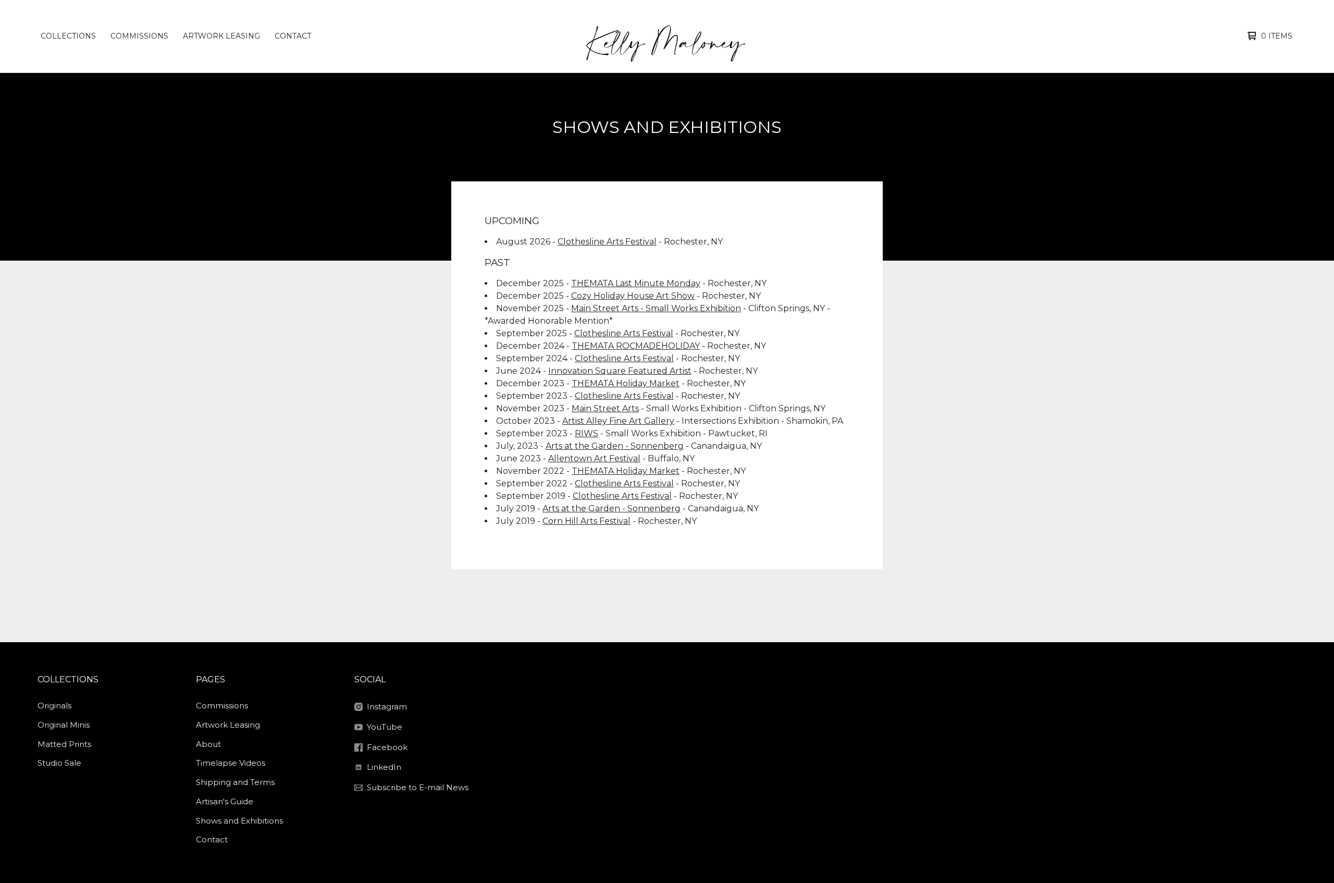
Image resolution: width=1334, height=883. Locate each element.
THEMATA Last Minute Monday (635, 283)
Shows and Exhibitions (239, 821)
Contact (293, 36)
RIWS (586, 433)
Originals (54, 705)
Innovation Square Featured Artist (619, 371)
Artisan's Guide (224, 801)
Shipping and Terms (235, 782)
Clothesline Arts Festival (607, 242)
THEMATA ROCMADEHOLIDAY (636, 346)
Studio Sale (59, 763)
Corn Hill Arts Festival (586, 521)
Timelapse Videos (230, 763)
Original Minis (64, 725)
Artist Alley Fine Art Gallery (618, 421)
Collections (68, 36)
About (208, 744)
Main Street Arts (605, 408)
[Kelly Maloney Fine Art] (665, 36)
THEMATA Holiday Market (626, 383)
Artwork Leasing (221, 36)
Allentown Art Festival (594, 458)
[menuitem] (68, 36)
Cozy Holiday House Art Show (633, 296)
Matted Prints (64, 744)
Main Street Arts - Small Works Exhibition (656, 308)
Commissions (139, 36)
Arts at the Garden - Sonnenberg (615, 446)
